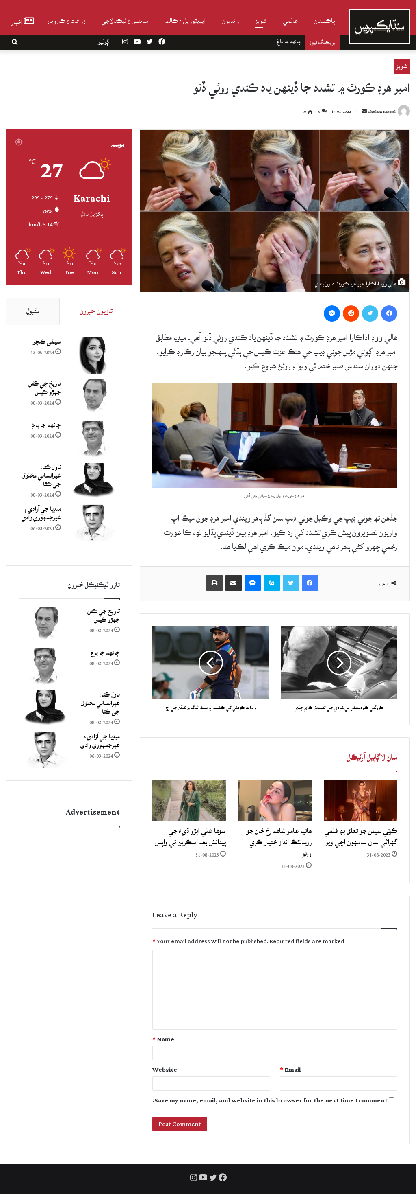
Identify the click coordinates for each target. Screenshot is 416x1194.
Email (290, 1070)
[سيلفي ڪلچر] (93, 355)
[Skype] (272, 583)
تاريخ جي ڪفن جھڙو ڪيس (44, 388)
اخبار (17, 21)
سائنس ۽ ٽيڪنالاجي (125, 20)
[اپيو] (214, 583)
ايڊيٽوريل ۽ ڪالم (185, 20)
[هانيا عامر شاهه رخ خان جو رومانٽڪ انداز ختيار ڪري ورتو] (275, 800)
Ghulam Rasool (382, 111)
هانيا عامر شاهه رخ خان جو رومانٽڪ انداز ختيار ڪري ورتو (279, 842)
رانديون (230, 20)
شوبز (261, 20)
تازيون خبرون (96, 311)
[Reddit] (351, 313)
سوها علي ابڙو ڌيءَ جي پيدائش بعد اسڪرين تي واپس (190, 836)
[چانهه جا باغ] (93, 439)
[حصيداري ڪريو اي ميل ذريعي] (233, 583)
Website (164, 1070)
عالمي (290, 20)
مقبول (32, 311)
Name (163, 1039)
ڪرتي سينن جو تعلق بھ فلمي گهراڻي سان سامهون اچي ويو (360, 836)
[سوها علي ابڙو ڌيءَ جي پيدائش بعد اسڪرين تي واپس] (189, 800)
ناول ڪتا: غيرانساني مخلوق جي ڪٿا (265, 41)
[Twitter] (370, 313)
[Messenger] (332, 313)
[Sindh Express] (379, 26)
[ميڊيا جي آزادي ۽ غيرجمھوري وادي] (93, 523)
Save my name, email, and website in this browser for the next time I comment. (270, 1100)
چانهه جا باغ (46, 425)
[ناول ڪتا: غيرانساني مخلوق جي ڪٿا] (93, 481)
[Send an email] (364, 111)
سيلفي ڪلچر (47, 341)
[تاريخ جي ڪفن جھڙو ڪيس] (93, 397)
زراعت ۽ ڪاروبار (66, 20)
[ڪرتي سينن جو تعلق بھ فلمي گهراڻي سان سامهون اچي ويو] (360, 800)
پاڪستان (324, 20)
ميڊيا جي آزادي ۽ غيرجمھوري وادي (41, 513)
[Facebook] (389, 313)
